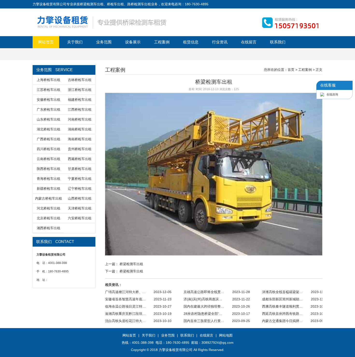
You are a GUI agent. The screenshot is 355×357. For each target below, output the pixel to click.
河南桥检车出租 (80, 119)
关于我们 (75, 42)
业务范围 (104, 42)
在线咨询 (332, 94)
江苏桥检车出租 (48, 90)
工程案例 (162, 42)
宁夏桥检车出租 (80, 179)
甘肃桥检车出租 (80, 169)
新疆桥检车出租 (48, 188)
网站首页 (46, 42)
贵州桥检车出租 (80, 149)
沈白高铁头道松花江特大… (125, 321)
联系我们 (277, 42)
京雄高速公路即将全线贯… (204, 292)
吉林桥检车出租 (80, 80)
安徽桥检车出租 (48, 99)
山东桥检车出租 (48, 119)
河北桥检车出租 (48, 208)
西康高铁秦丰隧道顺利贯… (282, 306)
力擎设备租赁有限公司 (175, 350)
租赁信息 (191, 42)
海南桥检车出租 (80, 139)
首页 (291, 70)
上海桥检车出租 (48, 80)
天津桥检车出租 (80, 208)
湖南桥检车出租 (80, 129)
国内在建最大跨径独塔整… (204, 306)
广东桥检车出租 (48, 109)
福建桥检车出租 (80, 99)
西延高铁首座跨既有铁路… (282, 314)
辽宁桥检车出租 (80, 188)
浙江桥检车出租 (80, 90)
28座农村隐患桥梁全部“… (203, 314)
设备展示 (133, 42)
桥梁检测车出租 (131, 264)
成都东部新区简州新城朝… (282, 299)
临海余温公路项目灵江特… (125, 306)
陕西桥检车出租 (48, 169)
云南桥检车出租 (48, 159)
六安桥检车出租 (80, 218)
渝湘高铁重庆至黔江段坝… (125, 314)
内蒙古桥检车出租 (48, 198)
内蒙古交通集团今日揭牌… (282, 321)
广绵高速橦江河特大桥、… (125, 292)
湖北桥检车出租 (48, 129)
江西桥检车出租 (80, 109)
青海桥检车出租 (48, 179)
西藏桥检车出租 (80, 159)
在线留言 (248, 42)
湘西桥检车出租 (48, 228)
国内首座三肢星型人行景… (204, 321)
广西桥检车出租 (48, 139)
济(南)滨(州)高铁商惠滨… (203, 299)
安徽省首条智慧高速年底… (125, 299)
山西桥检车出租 (80, 198)
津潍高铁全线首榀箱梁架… (282, 292)
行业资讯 (219, 42)
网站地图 (226, 335)
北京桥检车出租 (48, 218)
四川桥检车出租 (48, 149)
